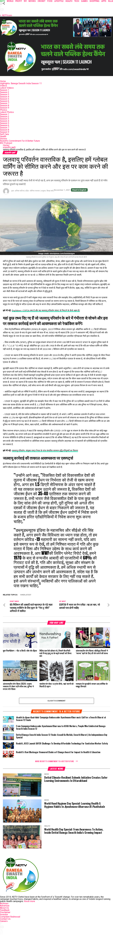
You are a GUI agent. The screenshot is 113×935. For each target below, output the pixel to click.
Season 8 (4, 105)
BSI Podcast (6, 143)
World (10, 1)
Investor (4, 914)
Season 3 (4, 94)
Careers (4, 921)
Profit (18, 1)
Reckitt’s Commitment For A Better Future (20, 141)
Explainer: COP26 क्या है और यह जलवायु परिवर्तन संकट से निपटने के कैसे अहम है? (46, 310)
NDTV (2, 1)
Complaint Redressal (10, 916)
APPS (103, 1)
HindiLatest (25, 595)
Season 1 (4, 90)
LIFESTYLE (59, 1)
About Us (4, 908)
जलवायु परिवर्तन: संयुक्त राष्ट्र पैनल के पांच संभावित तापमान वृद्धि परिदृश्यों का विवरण (45, 450)
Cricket (41, 1)
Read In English (79, 190)
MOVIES (32, 1)
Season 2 (4, 92)
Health (3, 136)
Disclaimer (5, 912)
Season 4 (4, 96)
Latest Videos (7, 88)
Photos (3, 110)
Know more (29, 901)
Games (84, 1)
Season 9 (4, 107)
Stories (3, 138)
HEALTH (68, 1)
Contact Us (5, 919)
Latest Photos (7, 112)
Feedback (5, 910)
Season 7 (4, 103)
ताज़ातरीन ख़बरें (9, 147)
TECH (76, 1)
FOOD (49, 1)
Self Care (4, 134)
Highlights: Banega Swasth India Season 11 (21, 83)
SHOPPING (94, 1)
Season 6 (4, 101)
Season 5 (4, 99)
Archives (4, 903)
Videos (3, 85)
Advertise (4, 905)
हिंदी (25, 1)
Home (3, 81)
